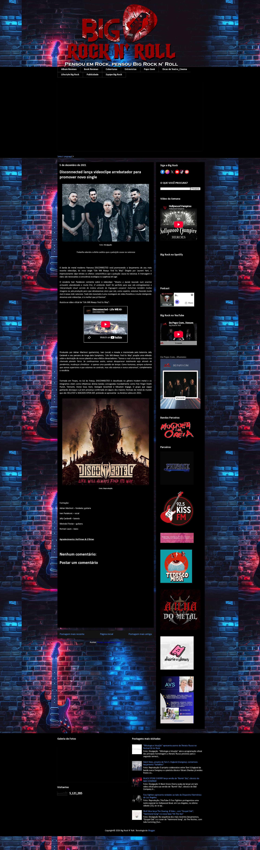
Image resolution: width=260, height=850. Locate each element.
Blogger (151, 831)
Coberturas (111, 69)
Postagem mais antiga (140, 634)
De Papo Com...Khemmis (173, 357)
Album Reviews (69, 69)
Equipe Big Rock (114, 74)
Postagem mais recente (72, 634)
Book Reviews (91, 69)
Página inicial (106, 634)
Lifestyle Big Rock (70, 74)
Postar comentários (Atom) (109, 642)
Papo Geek (149, 69)
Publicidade (92, 74)
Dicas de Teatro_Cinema (174, 69)
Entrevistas (130, 69)
